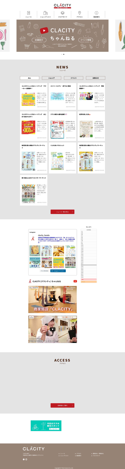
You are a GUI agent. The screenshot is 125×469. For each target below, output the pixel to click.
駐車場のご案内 (62, 405)
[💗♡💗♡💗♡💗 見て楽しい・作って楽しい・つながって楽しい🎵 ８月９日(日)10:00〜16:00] (70, 262)
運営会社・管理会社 (98, 453)
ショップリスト (45, 17)
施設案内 (96, 17)
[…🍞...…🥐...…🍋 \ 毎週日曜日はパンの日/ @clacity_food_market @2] (58, 250)
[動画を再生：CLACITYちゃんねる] (52, 299)
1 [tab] (62, 54)
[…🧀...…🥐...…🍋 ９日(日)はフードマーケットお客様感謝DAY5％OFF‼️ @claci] (46, 262)
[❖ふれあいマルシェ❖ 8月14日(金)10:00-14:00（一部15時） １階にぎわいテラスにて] (70, 250)
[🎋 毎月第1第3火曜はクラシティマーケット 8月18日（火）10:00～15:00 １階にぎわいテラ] (46, 250)
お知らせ (96, 78)
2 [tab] (64, 54)
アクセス (80, 17)
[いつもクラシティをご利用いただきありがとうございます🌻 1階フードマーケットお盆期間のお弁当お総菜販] (35, 262)
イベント (74, 78)
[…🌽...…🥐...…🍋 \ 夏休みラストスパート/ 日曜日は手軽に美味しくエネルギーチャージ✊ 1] (35, 250)
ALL (29, 78)
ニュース (29, 17)
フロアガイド (62, 17)
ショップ (51, 78)
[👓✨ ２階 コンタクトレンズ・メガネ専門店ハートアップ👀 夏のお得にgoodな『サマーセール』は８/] (58, 262)
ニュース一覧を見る (62, 212)
